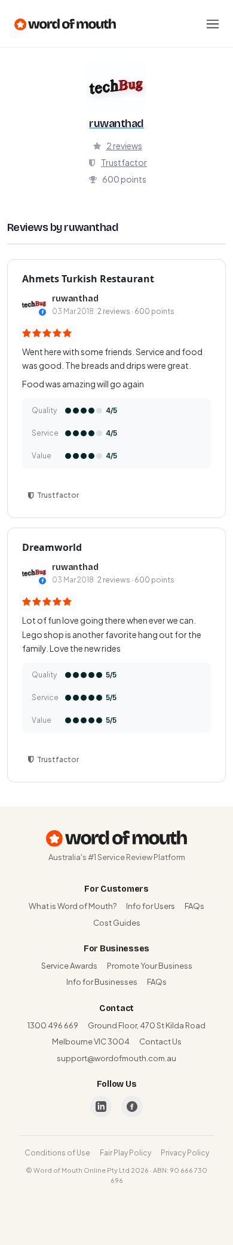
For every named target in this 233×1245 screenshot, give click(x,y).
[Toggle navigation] (213, 24)
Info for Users (150, 906)
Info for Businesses (101, 982)
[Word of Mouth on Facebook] (132, 1106)
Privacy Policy (185, 1152)
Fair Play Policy (125, 1152)
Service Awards (69, 965)
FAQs (194, 906)
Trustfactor (124, 162)
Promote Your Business (149, 965)
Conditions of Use (57, 1152)
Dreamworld (52, 547)
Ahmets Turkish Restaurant (88, 278)
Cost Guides (116, 922)
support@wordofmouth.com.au (116, 1058)
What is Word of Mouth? (72, 906)
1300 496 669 (52, 1025)
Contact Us (160, 1041)
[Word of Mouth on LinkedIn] (101, 1106)
